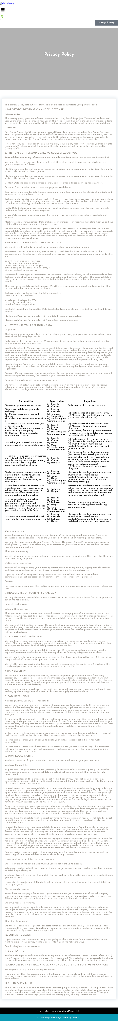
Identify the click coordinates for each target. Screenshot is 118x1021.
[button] (59, 10)
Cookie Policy (75, 1011)
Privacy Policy (43, 1011)
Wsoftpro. (76, 1018)
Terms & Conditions (59, 1011)
